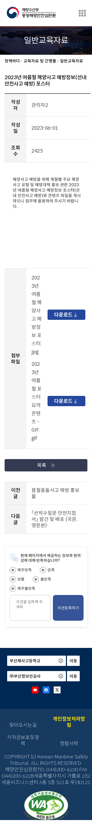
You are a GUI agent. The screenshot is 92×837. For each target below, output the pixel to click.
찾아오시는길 (23, 725)
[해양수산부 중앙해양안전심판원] (31, 13)
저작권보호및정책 (23, 740)
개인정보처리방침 (69, 722)
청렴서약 (69, 743)
